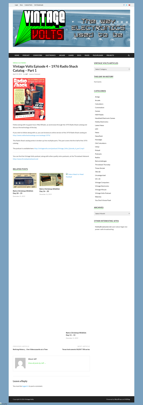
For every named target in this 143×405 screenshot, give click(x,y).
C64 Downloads (38, 5)
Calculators (99, 104)
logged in (25, 386)
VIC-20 (97, 179)
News (97, 132)
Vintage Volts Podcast (103, 193)
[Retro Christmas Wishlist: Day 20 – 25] (25, 188)
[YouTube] (129, 5)
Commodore (99, 107)
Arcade (62, 55)
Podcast (26, 55)
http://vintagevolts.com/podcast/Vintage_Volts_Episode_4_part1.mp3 (59, 148)
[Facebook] (124, 5)
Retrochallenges (101, 161)
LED (96, 129)
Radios (97, 157)
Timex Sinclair (100, 168)
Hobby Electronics (101, 122)
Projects (110, 55)
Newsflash (99, 136)
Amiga (97, 97)
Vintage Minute (100, 190)
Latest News (99, 125)
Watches (98, 197)
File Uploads (98, 55)
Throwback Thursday (102, 165)
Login (16, 5)
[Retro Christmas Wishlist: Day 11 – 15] (78, 177)
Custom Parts (28, 5)
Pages (87, 55)
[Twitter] (126, 5)
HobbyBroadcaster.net (103, 227)
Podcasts (98, 154)
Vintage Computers (102, 182)
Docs (21, 5)
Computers (37, 55)
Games (71, 55)
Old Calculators (100, 143)
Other (97, 147)
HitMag (127, 399)
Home (17, 55)
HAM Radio (99, 115)
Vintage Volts (29, 399)
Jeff (26, 74)
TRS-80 (97, 172)
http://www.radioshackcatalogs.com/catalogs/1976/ (31, 135)
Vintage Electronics (19, 63)
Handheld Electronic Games (105, 118)
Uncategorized (100, 175)
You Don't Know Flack (103, 200)
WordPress (118, 399)
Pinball (97, 150)
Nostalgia (98, 140)
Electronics (50, 55)
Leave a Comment (34, 74)
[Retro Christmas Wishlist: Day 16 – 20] (51, 186)
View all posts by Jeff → (37, 363)
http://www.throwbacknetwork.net (25, 159)
